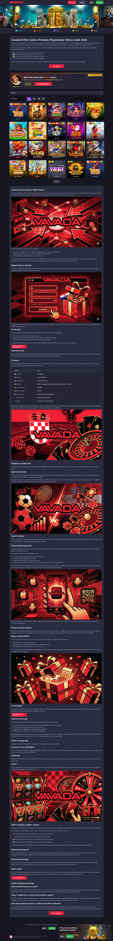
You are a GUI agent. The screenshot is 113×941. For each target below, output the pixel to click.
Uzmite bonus (56, 66)
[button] (2, 16)
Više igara (56, 181)
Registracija (72, 2)
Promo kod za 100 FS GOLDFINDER (18, 346)
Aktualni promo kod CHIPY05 (18, 714)
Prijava (82, 2)
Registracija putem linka (19, 878)
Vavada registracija (56, 913)
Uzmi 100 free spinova (43, 84)
